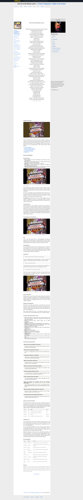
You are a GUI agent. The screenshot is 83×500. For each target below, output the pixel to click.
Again (14, 62)
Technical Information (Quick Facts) (30, 149)
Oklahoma (54, 46)
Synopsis (42, 6)
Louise (15, 50)
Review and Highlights (28, 147)
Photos (25, 6)
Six (53, 37)
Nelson (15, 39)
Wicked (53, 44)
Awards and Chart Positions (29, 151)
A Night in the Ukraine (17, 58)
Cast (38, 6)
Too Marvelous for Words (17, 45)
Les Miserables (54, 39)
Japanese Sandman (16, 46)
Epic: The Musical (55, 51)
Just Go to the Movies (17, 35)
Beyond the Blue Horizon (17, 53)
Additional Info (27, 152)
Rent (53, 41)
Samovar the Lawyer (16, 59)
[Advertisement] (32, 15)
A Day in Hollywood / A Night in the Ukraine (52, 4)
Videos (21, 6)
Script (34, 6)
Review (30, 6)
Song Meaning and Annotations (29, 148)
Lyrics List (16, 6)
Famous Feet (15, 36)
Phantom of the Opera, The (56, 48)
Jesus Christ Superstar (56, 49)
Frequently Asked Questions (29, 150)
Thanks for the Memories (17, 54)
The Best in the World (17, 40)
